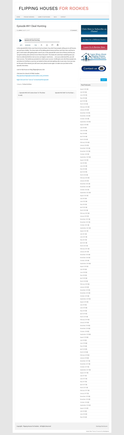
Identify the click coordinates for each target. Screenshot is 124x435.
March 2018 (83, 352)
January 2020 (83, 287)
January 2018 (83, 358)
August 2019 (83, 301)
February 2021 (84, 248)
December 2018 (84, 325)
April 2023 (82, 171)
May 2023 (82, 169)
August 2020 (83, 266)
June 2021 (82, 236)
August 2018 (83, 337)
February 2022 (84, 213)
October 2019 (83, 296)
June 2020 (82, 272)
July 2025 (82, 92)
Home (18, 17)
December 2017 (84, 360)
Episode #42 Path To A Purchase (65, 92)
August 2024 (83, 124)
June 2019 (82, 307)
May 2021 (82, 239)
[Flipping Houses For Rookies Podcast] (53, 11)
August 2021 (83, 231)
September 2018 (84, 334)
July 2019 (82, 304)
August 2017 (83, 372)
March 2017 (83, 387)
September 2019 (84, 298)
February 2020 (84, 284)
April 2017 (82, 384)
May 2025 (82, 98)
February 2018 (84, 355)
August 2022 (83, 195)
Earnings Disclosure (101, 426)
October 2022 (83, 189)
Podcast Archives (29, 17)
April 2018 (82, 349)
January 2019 (83, 322)
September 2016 (84, 405)
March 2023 (83, 174)
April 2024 (82, 136)
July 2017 (82, 375)
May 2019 (82, 310)
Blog (55, 17)
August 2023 (83, 160)
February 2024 (84, 142)
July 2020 (82, 269)
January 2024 (83, 145)
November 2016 (84, 399)
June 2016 (82, 414)
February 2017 (84, 390)
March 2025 (83, 104)
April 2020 (82, 278)
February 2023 (84, 177)
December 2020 (84, 254)
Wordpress (106, 431)
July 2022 (82, 198)
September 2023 (84, 157)
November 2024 (84, 115)
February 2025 (84, 107)
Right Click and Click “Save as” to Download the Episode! (32, 79)
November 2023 (84, 151)
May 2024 (82, 133)
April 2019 (82, 313)
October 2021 (83, 225)
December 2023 (84, 148)
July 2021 (82, 234)
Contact (63, 17)
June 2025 (82, 95)
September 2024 (84, 121)
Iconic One (89, 431)
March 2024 (83, 139)
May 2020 (82, 275)
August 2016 (83, 408)
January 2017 (83, 393)
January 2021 (83, 251)
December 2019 (84, 290)
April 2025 (82, 101)
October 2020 (83, 260)
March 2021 (83, 245)
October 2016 (83, 402)
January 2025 (83, 109)
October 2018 (83, 331)
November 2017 (84, 364)
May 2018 (82, 346)
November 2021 (84, 222)
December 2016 (84, 396)
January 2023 (83, 180)
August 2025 (83, 89)
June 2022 (82, 201)
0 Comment (73, 30)
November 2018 (84, 328)
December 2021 (84, 219)
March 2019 (83, 316)
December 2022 (84, 183)
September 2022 (84, 192)
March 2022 (83, 210)
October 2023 (83, 154)
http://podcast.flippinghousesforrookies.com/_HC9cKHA (32, 75)
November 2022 (84, 186)
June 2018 (82, 343)
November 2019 (84, 293)
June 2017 (82, 378)
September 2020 (84, 263)
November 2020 (84, 257)
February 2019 (84, 319)
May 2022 (82, 204)
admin (20, 30)
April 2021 (82, 242)
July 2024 (82, 127)
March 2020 (83, 281)
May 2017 (82, 381)
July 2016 (82, 411)
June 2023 (82, 166)
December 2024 (84, 112)
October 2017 (83, 366)
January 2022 (83, 216)
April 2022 (82, 207)
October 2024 (83, 118)
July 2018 (82, 340)
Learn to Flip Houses (44, 17)
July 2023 (82, 163)
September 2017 (84, 369)
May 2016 (82, 417)
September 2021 (84, 228)
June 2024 (82, 130)
